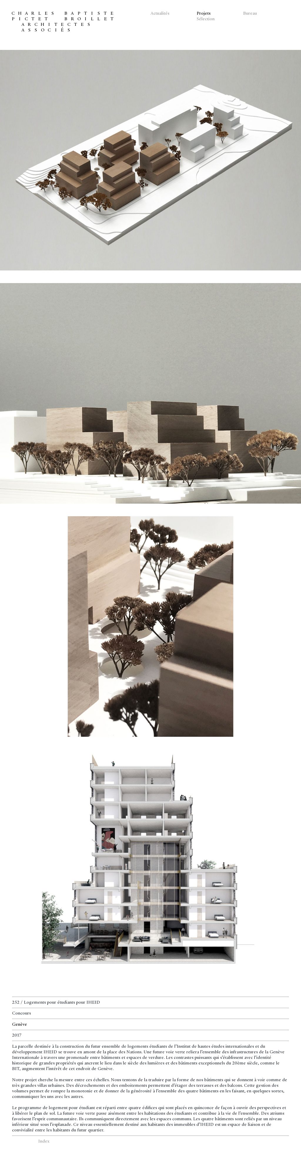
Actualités (159, 13)
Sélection (206, 19)
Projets (203, 13)
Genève (19, 1024)
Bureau (250, 13)
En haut (19, 1141)
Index (43, 1141)
